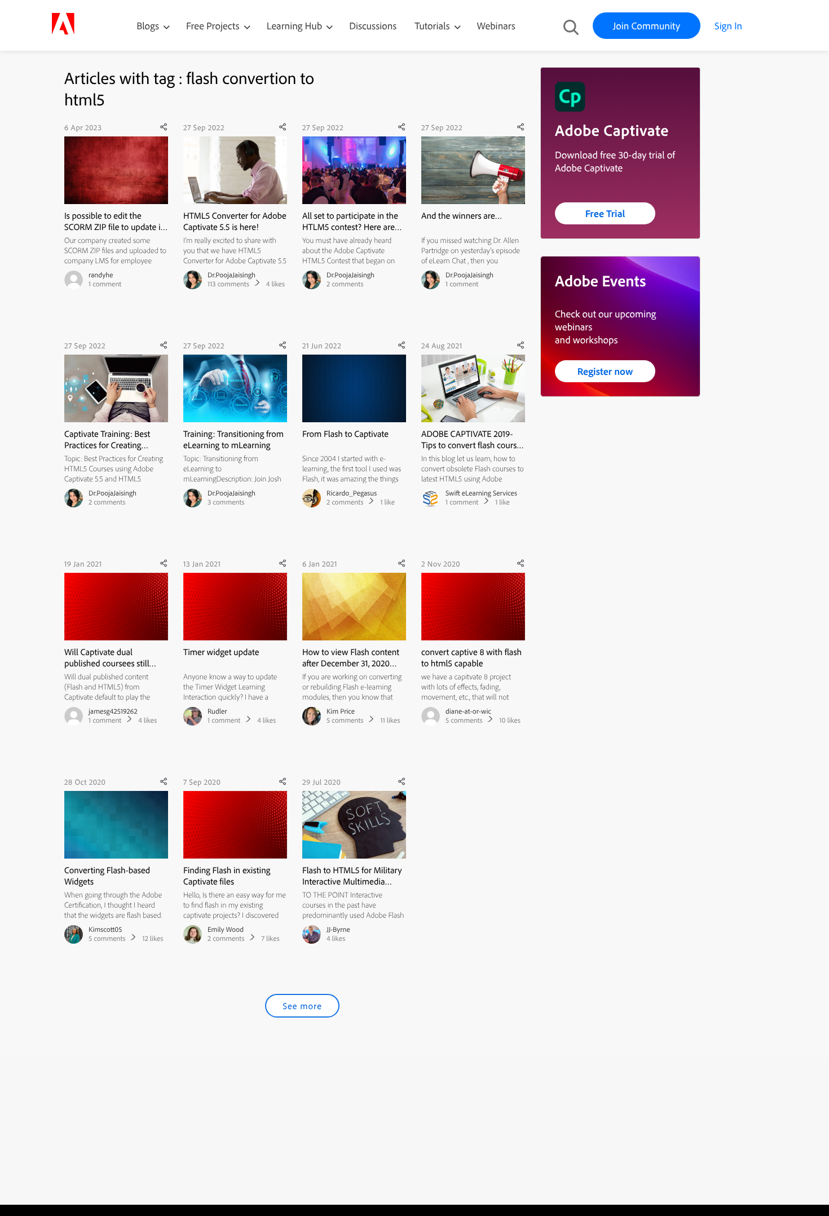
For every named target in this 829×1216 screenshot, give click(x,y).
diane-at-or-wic (468, 711)
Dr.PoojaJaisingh (231, 275)
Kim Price (341, 711)
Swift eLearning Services (481, 493)
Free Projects (214, 25)
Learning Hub (296, 25)
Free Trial (605, 213)
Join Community (646, 25)
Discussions (372, 25)
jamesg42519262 (113, 711)
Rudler (217, 711)
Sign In (728, 25)
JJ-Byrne (338, 929)
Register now (605, 371)
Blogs (147, 25)
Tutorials (433, 25)
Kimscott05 (105, 929)
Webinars (496, 25)
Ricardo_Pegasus (352, 493)
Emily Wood (226, 929)
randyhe (101, 275)
